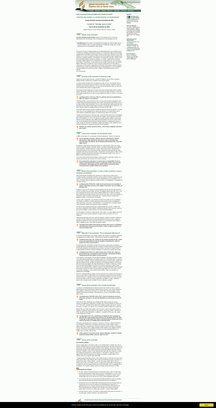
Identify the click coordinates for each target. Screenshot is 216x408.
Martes (99, 29)
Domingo (90, 29)
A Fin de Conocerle (132, 41)
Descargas (117, 10)
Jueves (109, 29)
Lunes (94, 29)
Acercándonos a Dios (132, 44)
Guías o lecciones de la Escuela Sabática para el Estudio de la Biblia (94, 14)
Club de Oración (131, 53)
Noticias (104, 10)
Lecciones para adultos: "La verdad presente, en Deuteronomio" (97, 17)
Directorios (131, 10)
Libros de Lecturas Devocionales (131, 39)
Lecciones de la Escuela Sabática (134, 17)
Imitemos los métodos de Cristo (133, 49)
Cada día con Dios (131, 47)
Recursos (110, 10)
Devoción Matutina (131, 25)
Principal (91, 10)
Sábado (85, 29)
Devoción (123, 10)
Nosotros (97, 10)
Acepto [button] (206, 405)
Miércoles (104, 29)
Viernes (113, 29)
